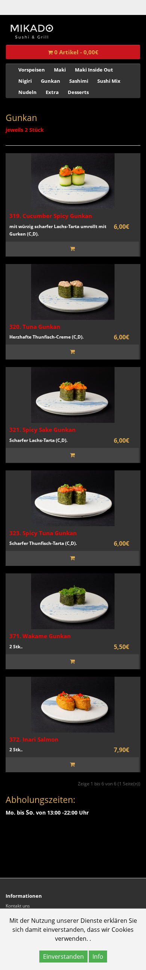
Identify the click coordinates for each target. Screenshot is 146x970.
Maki (60, 69)
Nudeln (27, 92)
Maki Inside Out (94, 69)
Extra (52, 92)
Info (97, 956)
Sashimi (78, 81)
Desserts (78, 92)
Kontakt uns (18, 906)
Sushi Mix (109, 81)
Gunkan (50, 81)
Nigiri (25, 81)
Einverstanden (63, 956)
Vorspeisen (31, 69)
